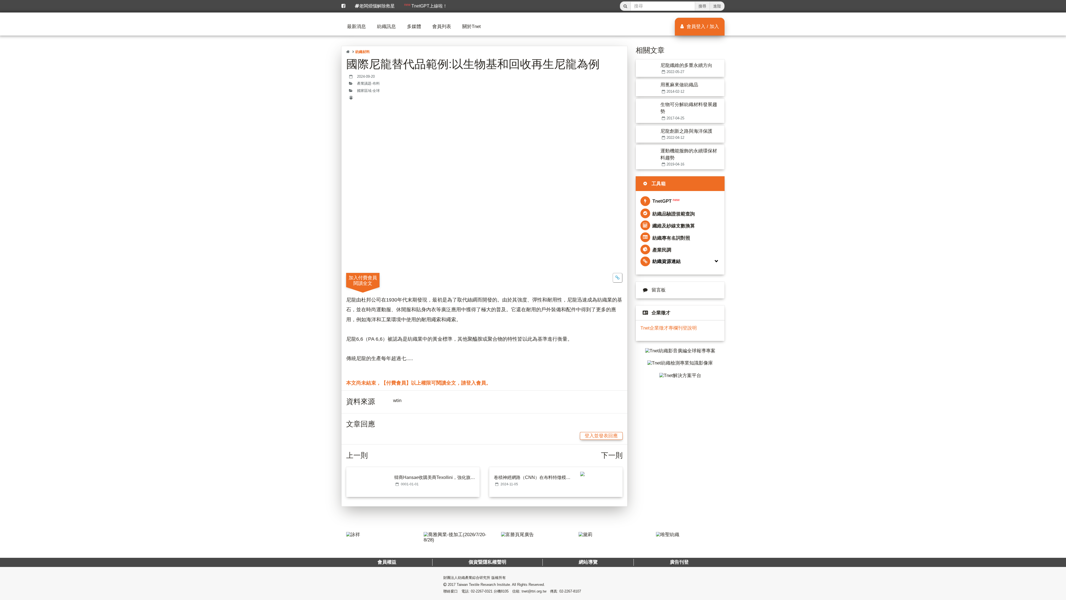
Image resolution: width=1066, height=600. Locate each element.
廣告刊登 (679, 562)
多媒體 (414, 26)
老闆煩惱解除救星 (377, 6)
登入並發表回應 (601, 435)
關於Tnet (471, 26)
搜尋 (702, 6)
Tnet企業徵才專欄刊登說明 (668, 328)
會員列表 (441, 26)
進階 (717, 6)
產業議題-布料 (368, 84)
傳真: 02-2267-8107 (565, 591)
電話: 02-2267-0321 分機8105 (485, 591)
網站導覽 (588, 562)
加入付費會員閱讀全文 (363, 280)
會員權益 (387, 562)
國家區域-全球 (368, 91)
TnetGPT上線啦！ (425, 5)
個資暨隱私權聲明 (487, 562)
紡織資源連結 (666, 261)
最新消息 (356, 26)
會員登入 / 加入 (702, 26)
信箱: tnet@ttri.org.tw (529, 591)
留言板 (659, 290)
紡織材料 (362, 52)
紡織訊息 (386, 26)
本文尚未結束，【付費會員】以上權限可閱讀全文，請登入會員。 (418, 383)
